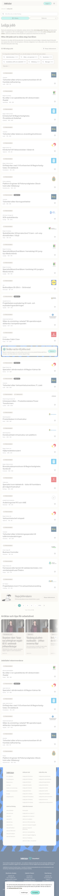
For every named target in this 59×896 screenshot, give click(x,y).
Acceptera (35, 892)
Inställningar (24, 892)
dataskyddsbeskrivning (15, 888)
